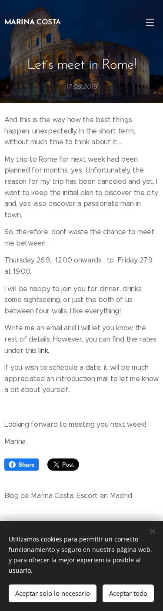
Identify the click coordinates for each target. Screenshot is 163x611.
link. (43, 350)
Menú (150, 21)
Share (26, 464)
